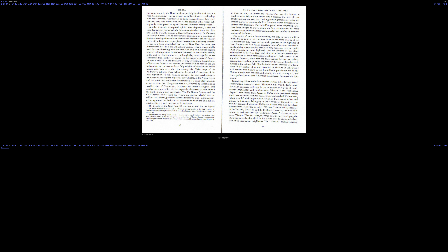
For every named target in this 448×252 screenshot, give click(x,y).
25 (54, 4)
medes (4, 1)
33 (74, 4)
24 (51, 4)
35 (80, 4)
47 (110, 4)
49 (115, 4)
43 (100, 4)
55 (131, 4)
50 (118, 4)
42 (97, 4)
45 (105, 4)
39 (90, 4)
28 (62, 4)
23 (49, 4)
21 (44, 4)
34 (77, 4)
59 (141, 4)
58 (139, 4)
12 (20, 4)
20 (41, 4)
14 (26, 4)
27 (59, 4)
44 (103, 4)
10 (15, 4)
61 (146, 4)
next (445, 4)
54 (128, 4)
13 (23, 4)
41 (95, 4)
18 (36, 4)
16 (31, 4)
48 (113, 4)
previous (437, 4)
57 (136, 4)
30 (67, 4)
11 (18, 4)
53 (126, 4)
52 (123, 4)
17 (33, 4)
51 (121, 4)
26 (56, 4)
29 (64, 4)
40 (92, 4)
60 (144, 4)
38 (87, 4)
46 (108, 4)
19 (38, 4)
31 (69, 4)
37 (85, 4)
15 (28, 4)
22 (46, 4)
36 (82, 4)
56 (133, 4)
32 (72, 4)
